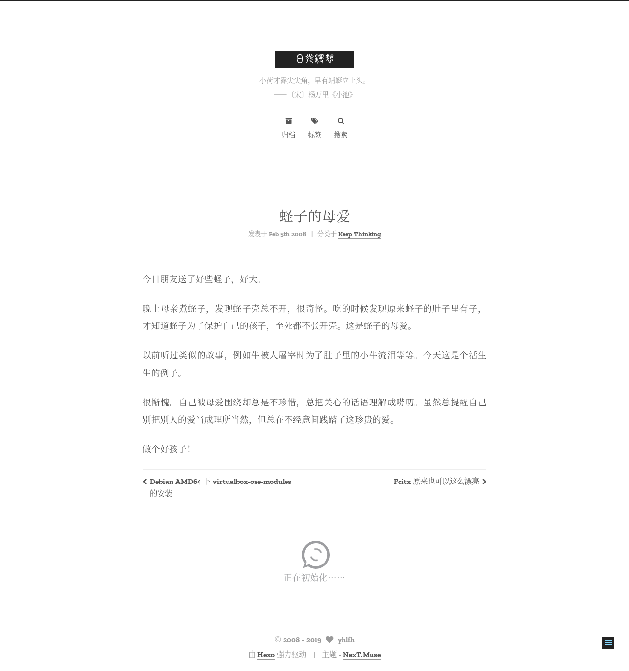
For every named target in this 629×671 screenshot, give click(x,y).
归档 (288, 134)
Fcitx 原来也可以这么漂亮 (436, 480)
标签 (314, 134)
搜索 (340, 134)
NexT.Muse (362, 653)
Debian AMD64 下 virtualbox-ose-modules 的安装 (220, 486)
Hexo (266, 653)
